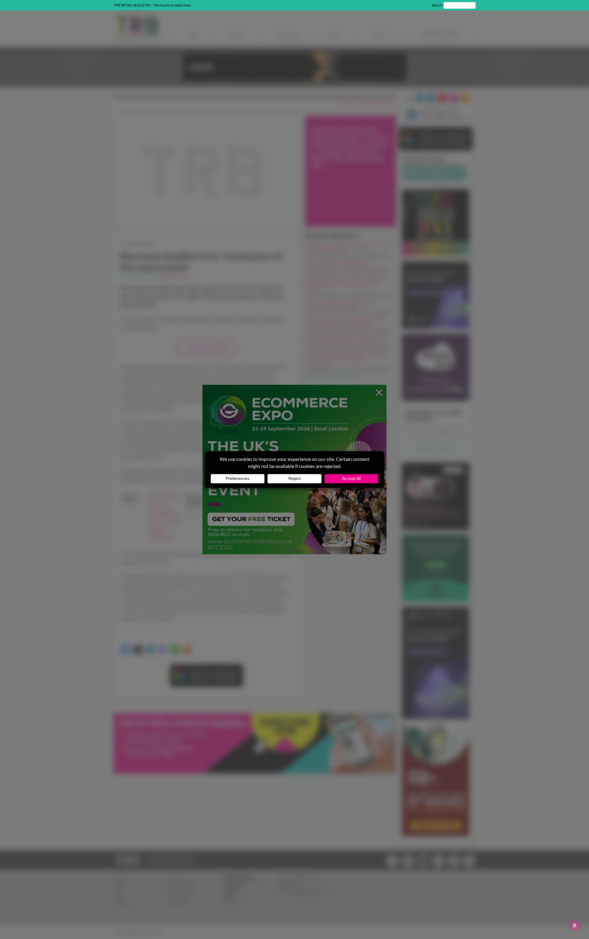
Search (437, 5)
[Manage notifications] (574, 925)
